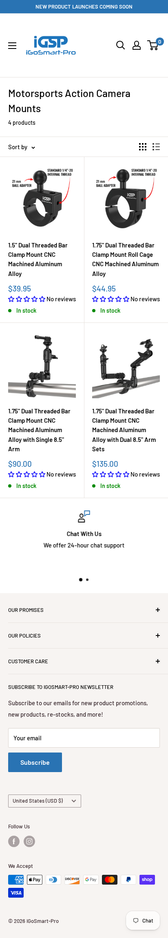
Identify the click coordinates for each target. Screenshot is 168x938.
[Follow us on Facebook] (14, 841)
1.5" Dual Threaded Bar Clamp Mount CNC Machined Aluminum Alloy (38, 259)
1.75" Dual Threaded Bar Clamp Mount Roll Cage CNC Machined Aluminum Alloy (125, 259)
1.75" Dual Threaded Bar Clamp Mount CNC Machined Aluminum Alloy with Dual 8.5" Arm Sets (124, 429)
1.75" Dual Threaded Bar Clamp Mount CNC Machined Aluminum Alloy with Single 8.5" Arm (39, 429)
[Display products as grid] (142, 146)
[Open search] (120, 45)
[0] (153, 45)
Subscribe (35, 762)
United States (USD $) (38, 800)
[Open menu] (12, 45)
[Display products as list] (156, 146)
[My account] (137, 45)
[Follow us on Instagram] (29, 841)
